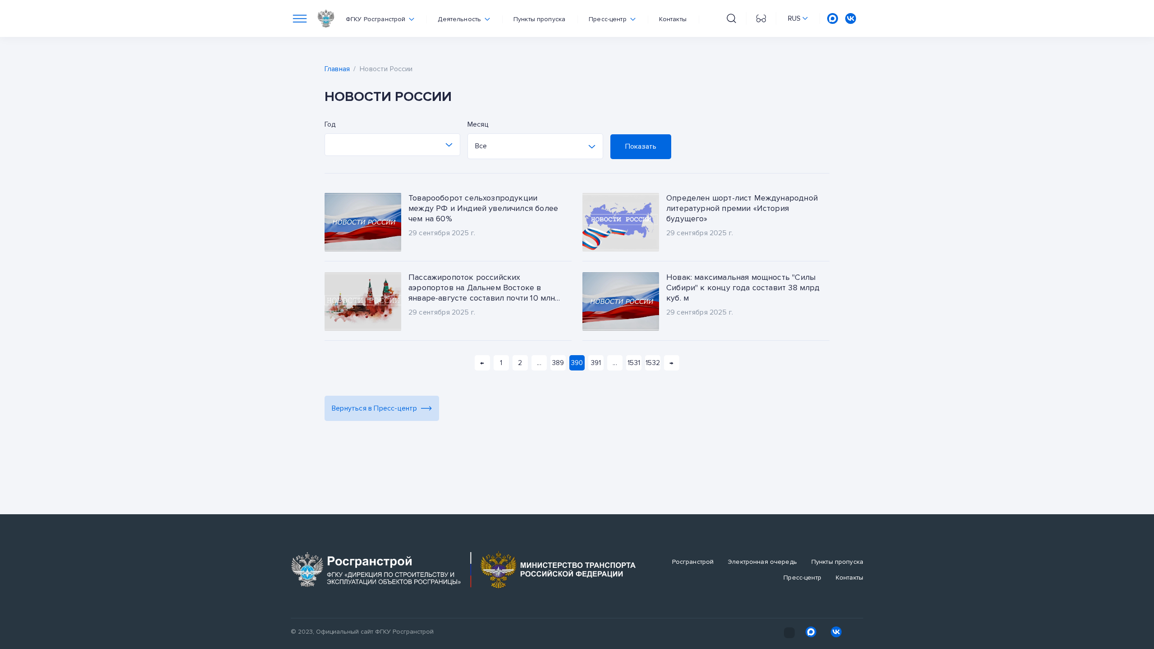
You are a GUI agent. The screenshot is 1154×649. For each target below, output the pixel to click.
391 (596, 363)
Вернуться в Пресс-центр (374, 408)
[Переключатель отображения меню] (300, 18)
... (539, 363)
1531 (633, 363)
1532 (653, 363)
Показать (640, 146)
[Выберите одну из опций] (392, 144)
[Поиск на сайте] (731, 18)
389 (558, 363)
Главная (337, 68)
